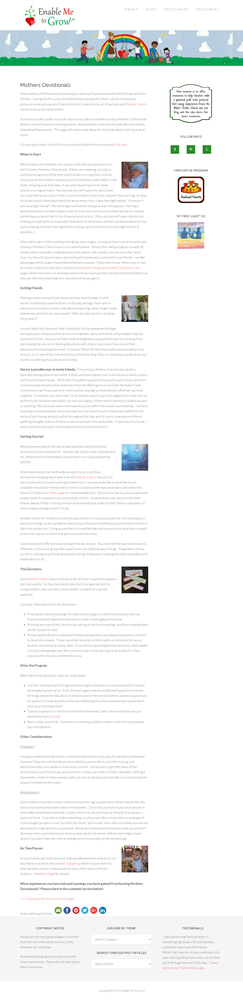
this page (48, 874)
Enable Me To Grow (48, 16)
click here (120, 144)
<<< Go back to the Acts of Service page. (47, 899)
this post (54, 716)
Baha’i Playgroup (93, 268)
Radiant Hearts (136, 104)
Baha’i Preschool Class (125, 268)
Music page (57, 493)
